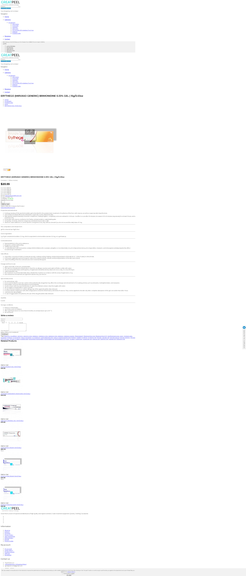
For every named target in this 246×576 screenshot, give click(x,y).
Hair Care (15, 28)
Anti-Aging (15, 24)
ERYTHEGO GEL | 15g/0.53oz (13, 105)
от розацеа (16, 337)
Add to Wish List (5, 206)
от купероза (36, 337)
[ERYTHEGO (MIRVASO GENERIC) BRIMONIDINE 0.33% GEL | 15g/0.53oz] (29, 165)
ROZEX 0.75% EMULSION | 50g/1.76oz (12, 504)
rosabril (78, 337)
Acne (6, 104)
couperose (78, 339)
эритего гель (27, 336)
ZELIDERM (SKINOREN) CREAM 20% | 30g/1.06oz (15, 393)
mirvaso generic (125, 337)
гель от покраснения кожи (62, 337)
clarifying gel (104, 339)
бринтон (7, 336)
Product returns (9, 552)
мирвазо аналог (69, 336)
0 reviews (4, 180)
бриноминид (79, 336)
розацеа (3, 337)
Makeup (14, 32)
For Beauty (11, 22)
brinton (73, 337)
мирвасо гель (43, 336)
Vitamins (14, 27)
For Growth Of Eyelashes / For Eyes (23, 30)
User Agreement (10, 536)
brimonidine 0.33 (60, 339)
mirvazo (6, 339)
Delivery (7, 532)
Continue (5, 334)
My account (8, 549)
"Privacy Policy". (71, 571)
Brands (7, 539)
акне (121, 336)
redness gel (112, 339)
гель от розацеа (26, 337)
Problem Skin (16, 33)
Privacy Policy (9, 535)
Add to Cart (4, 365)
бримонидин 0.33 (101, 336)
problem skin (24, 339)
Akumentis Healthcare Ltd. (13, 195)
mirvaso (99, 337)
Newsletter (8, 555)
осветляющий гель (47, 337)
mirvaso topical (114, 337)
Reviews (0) (11, 207)
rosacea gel (96, 339)
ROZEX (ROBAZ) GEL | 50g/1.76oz (11, 366)
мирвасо (35, 336)
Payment (7, 533)
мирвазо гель (52, 336)
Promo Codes (9, 541)
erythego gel (92, 337)
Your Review (5, 330)
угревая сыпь (128, 336)
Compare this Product (17, 206)
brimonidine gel (49, 339)
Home (7, 99)
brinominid (32, 339)
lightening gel (120, 339)
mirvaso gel (105, 337)
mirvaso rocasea (15, 339)
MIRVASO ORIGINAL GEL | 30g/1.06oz (12, 420)
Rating (3, 321)
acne (67, 339)
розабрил (13, 336)
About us (7, 530)
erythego (84, 337)
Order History (9, 550)
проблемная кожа (113, 336)
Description (4, 207)
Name (3, 319)
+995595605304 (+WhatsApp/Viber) (16, 564)
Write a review (13, 180)
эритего (20, 336)
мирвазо (60, 336)
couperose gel (87, 339)
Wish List (7, 553)
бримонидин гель (89, 336)
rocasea (72, 339)
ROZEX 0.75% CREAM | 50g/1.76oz (11, 476)
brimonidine (40, 339)
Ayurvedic (15, 25)
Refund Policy (9, 538)
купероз (9, 337)
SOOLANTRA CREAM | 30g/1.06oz (11, 447)
